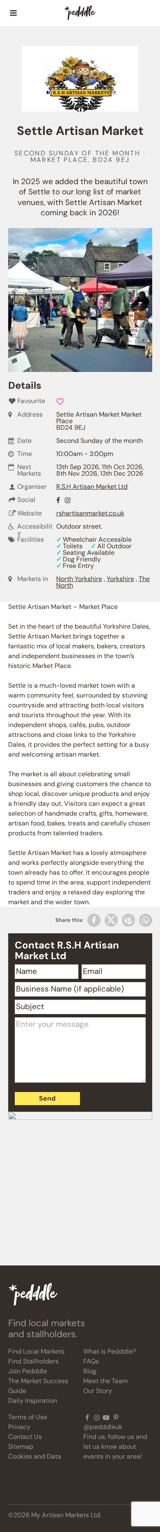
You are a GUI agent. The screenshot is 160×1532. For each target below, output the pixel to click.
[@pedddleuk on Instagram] (97, 1417)
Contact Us (25, 1436)
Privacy (19, 1427)
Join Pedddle (27, 1371)
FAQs (91, 1361)
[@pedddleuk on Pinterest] (116, 1417)
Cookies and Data (34, 1456)
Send (47, 1098)
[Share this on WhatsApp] (145, 920)
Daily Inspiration (32, 1400)
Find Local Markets (36, 1351)
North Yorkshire (79, 578)
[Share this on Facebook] (94, 920)
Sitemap (20, 1446)
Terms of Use (27, 1417)
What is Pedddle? (109, 1351)
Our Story (97, 1390)
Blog (89, 1371)
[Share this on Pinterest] (128, 920)
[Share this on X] (111, 920)
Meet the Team (105, 1381)
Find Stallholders (33, 1361)
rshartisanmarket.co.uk (90, 513)
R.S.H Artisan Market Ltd (92, 486)
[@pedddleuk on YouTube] (106, 1417)
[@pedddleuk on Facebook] (87, 1417)
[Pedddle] (80, 13)
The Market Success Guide (38, 1386)
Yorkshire (120, 578)
